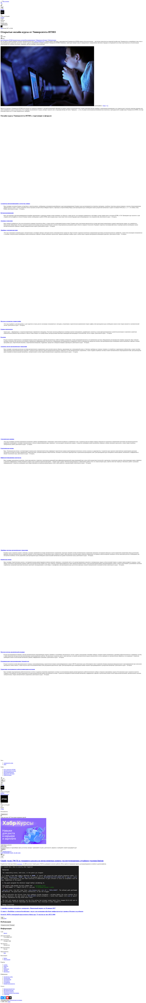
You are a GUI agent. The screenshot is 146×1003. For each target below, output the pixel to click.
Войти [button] (2, 9)
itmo (2, 28)
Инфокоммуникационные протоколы (11, 457)
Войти (5, 958)
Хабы (5, 967)
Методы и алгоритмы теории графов (11, 321)
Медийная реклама (8, 990)
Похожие (12, 925)
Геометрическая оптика (7, 448)
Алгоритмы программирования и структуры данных (15, 203)
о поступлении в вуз (39, 41)
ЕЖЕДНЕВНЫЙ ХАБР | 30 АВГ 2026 (10, 853)
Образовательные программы (11, 993)
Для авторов (7, 978)
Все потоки (6, 1)
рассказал (19, 864)
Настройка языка (5, 1000)
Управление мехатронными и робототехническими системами (18, 669)
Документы (7, 981)
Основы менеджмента (7, 329)
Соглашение (7, 982)
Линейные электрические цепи (9, 230)
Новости (6, 966)
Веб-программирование (7, 213)
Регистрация (7, 959)
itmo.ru (5, 933)
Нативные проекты (9, 991)
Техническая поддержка (16, 1000)
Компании (6, 969)
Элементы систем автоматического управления (14, 346)
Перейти (3, 849)
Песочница (6, 971)
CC (107, 105)
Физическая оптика (6, 559)
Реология (3, 337)
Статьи (5, 964)
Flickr (104, 105)
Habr (9, 1001)
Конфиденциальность (9, 983)
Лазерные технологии (7, 221)
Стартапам (6, 994)
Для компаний (7, 979)
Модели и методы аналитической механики (13, 652)
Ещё (5, 918)
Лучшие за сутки (5, 925)
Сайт (7, 794)
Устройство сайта (8, 976)
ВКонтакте (3, 794)
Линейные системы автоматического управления (14, 550)
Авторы (6, 970)
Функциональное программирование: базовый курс (15, 661)
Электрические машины (7, 439)
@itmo (2, 809)
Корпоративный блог (9, 989)
